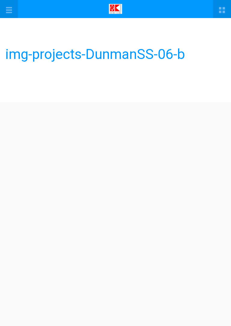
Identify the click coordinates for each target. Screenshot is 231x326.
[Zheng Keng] (115, 9)
